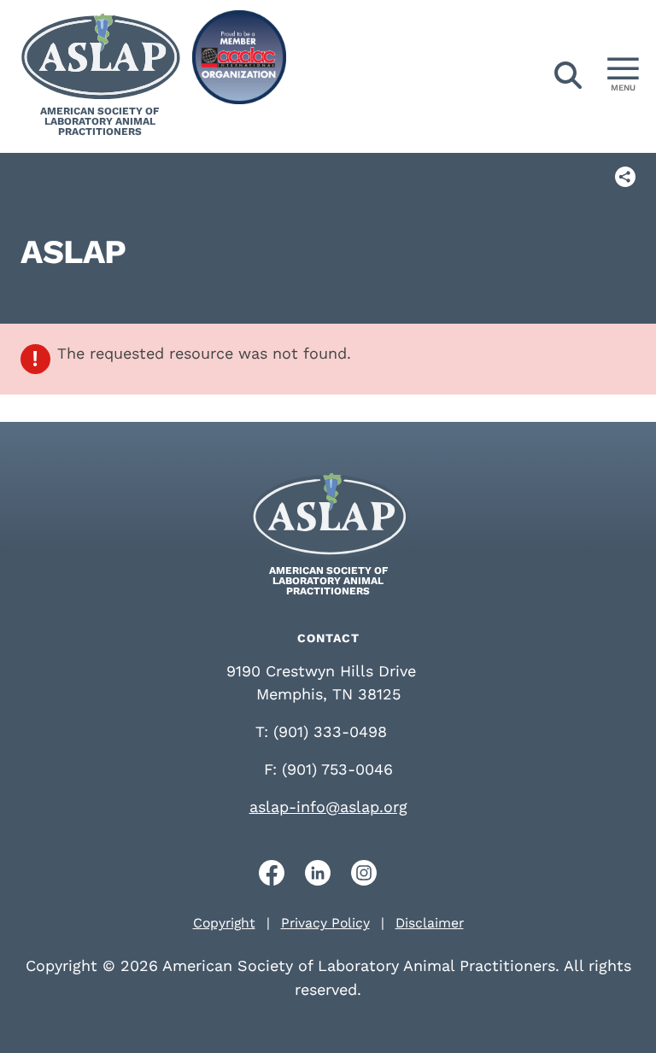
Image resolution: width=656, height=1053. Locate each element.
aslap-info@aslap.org (328, 807)
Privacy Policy (325, 923)
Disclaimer (429, 923)
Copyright (224, 923)
